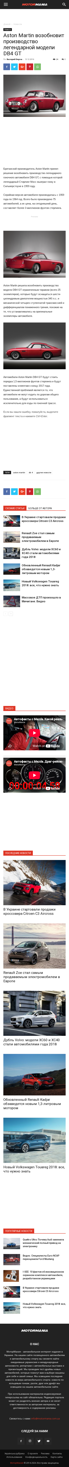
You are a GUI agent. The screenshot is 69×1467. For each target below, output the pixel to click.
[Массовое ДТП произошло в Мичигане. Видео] (11, 601)
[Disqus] (34, 663)
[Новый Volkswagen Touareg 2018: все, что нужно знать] (11, 585)
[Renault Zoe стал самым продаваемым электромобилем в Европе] (11, 537)
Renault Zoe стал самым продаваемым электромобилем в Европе (40, 537)
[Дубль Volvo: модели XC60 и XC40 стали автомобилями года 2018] (11, 553)
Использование (14, 1457)
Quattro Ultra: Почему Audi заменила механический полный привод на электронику (43, 1243)
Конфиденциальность (36, 1457)
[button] (64, 4)
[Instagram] (30, 1441)
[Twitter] (39, 1441)
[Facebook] (21, 1441)
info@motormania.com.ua (45, 1418)
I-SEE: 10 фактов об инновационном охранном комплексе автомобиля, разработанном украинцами (43, 1275)
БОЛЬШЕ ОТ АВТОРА (40, 508)
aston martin (19, 472)
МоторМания (16, 1462)
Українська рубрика (14, 1453)
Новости (18, 24)
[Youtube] (48, 1441)
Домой (6, 24)
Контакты (57, 1453)
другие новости (43, 472)
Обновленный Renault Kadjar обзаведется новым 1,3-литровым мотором (41, 569)
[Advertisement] (34, 15)
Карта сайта (56, 1457)
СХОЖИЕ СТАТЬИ (14, 508)
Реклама (45, 1453)
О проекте (33, 1453)
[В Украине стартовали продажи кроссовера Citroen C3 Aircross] (11, 521)
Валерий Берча (14, 59)
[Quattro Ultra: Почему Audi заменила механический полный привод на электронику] (11, 1243)
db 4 (31, 472)
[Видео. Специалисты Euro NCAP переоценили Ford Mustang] (11, 1259)
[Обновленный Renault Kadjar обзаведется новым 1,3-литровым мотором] (11, 569)
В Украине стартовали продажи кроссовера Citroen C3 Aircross (29, 911)
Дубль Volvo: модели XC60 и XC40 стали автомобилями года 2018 (41, 553)
